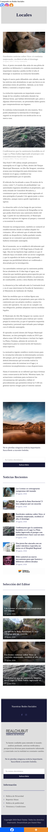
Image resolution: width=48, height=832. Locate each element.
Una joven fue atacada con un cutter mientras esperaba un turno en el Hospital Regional (28, 545)
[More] (11, 5)
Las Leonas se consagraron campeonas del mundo (28, 489)
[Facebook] (2, 5)
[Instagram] (7, 5)
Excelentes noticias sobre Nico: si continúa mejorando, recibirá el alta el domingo (23, 57)
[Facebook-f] (21, 714)
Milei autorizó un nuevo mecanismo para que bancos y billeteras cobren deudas (29, 559)
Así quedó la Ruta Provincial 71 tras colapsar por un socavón (29, 502)
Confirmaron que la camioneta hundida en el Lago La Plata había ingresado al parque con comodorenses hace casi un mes (24, 154)
